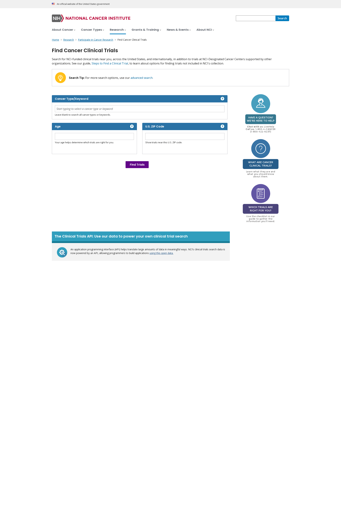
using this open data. (161, 253)
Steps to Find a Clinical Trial (110, 63)
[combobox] (255, 18)
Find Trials (137, 165)
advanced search (142, 78)
